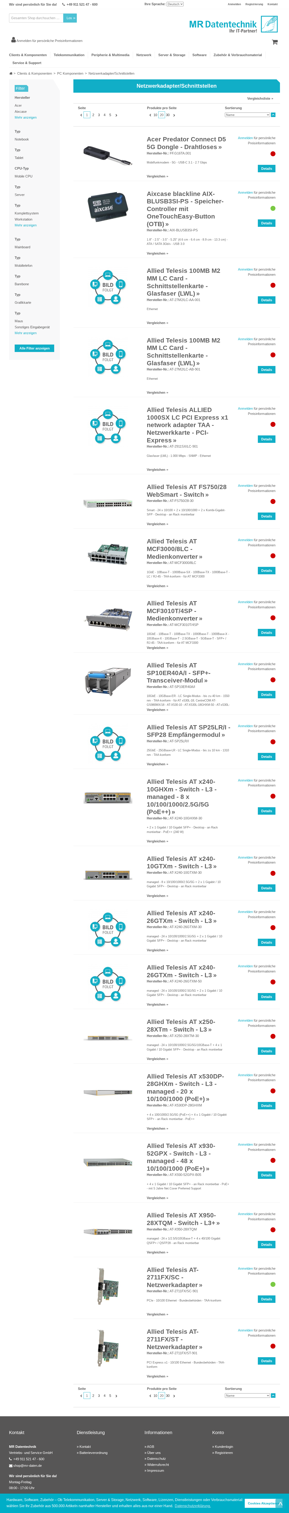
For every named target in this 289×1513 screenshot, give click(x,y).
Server (20, 195)
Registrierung (254, 4)
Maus (19, 321)
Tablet (19, 158)
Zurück (81, 115)
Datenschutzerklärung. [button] (193, 1506)
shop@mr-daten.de (27, 1465)
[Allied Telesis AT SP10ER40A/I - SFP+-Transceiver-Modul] (107, 682)
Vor (116, 115)
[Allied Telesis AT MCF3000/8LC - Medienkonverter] (107, 554)
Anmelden (234, 4)
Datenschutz (156, 1458)
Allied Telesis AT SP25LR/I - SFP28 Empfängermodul (188, 731)
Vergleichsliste (258, 98)
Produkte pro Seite (162, 108)
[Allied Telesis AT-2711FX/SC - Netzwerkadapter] (107, 1286)
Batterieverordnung (93, 1453)
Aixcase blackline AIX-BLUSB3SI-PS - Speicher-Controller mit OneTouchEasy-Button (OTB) (185, 209)
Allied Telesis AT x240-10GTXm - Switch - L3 (181, 862)
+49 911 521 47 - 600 (82, 4)
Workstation (23, 219)
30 (168, 115)
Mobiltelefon (23, 265)
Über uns (154, 1453)
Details (266, 168)
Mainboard (22, 247)
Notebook (22, 139)
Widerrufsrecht (158, 1465)
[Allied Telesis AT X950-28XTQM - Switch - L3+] (107, 1232)
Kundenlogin (224, 1447)
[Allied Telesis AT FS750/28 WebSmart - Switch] (107, 503)
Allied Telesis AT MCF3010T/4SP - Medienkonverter (172, 611)
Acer (18, 105)
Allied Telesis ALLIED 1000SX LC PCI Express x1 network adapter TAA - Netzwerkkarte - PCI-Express (187, 425)
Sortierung (233, 108)
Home (10, 73)
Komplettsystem (27, 213)
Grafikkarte (23, 302)
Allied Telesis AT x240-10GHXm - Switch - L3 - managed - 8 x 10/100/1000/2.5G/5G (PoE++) (182, 796)
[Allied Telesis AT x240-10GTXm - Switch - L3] (107, 875)
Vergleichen (156, 176)
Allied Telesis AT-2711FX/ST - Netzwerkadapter (172, 1339)
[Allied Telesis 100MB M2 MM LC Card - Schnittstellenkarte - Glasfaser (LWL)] (107, 287)
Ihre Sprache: (155, 4)
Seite (82, 108)
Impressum (155, 1470)
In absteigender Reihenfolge (273, 115)
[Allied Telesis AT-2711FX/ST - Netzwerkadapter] (107, 1348)
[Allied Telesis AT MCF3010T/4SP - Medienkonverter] (107, 620)
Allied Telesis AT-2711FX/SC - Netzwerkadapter (172, 1277)
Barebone (22, 284)
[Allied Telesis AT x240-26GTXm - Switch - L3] (107, 929)
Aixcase (21, 111)
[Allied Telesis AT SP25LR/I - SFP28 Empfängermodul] (107, 744)
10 (155, 115)
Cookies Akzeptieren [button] (264, 1503)
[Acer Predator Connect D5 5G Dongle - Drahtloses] (107, 156)
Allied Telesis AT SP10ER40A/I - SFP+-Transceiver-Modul (178, 673)
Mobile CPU (24, 176)
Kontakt (273, 4)
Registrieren (224, 1453)
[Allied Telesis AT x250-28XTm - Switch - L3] (107, 1038)
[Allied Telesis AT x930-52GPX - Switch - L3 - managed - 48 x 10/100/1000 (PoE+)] (107, 1162)
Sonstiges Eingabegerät (32, 327)
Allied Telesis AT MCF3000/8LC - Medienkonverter (172, 549)
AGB (150, 1447)
